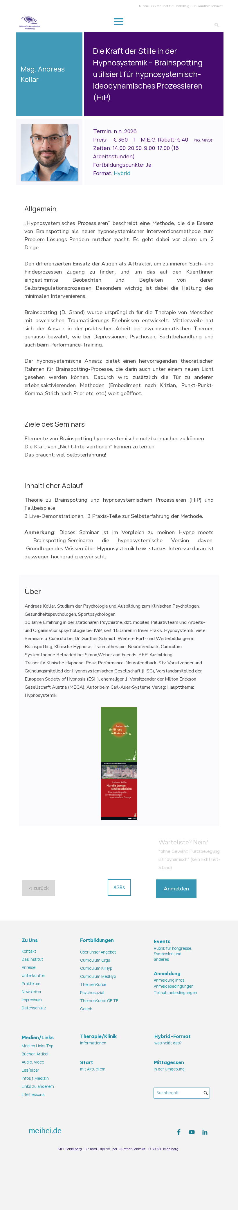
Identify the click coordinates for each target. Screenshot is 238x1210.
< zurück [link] (39, 888)
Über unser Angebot (98, 952)
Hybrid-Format (172, 1036)
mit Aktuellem (92, 1069)
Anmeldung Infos (169, 980)
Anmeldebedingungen (174, 986)
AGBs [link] (119, 887)
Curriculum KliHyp (96, 968)
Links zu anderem (38, 1086)
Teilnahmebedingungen (175, 992)
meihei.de (45, 1130)
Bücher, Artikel (35, 1054)
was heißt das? (168, 1043)
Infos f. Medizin (35, 1078)
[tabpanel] (154, 74)
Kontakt (29, 951)
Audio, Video (33, 1062)
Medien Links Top (37, 1045)
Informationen (93, 1043)
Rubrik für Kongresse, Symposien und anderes (173, 954)
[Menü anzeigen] (118, 21)
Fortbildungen (97, 940)
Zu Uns (30, 940)
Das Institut (32, 959)
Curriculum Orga (95, 960)
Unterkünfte (33, 975)
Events (162, 941)
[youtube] (192, 1132)
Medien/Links (38, 1037)
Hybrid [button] (122, 173)
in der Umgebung (169, 1069)
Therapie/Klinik (98, 1036)
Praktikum (31, 983)
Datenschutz (34, 1008)
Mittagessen (169, 1062)
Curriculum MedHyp (98, 976)
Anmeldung (167, 973)
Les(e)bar (30, 1070)
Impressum (32, 999)
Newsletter (32, 991)
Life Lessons (33, 1094)
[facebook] (179, 1132)
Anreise (28, 967)
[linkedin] (205, 1132)
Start (86, 1062)
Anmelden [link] (176, 888)
